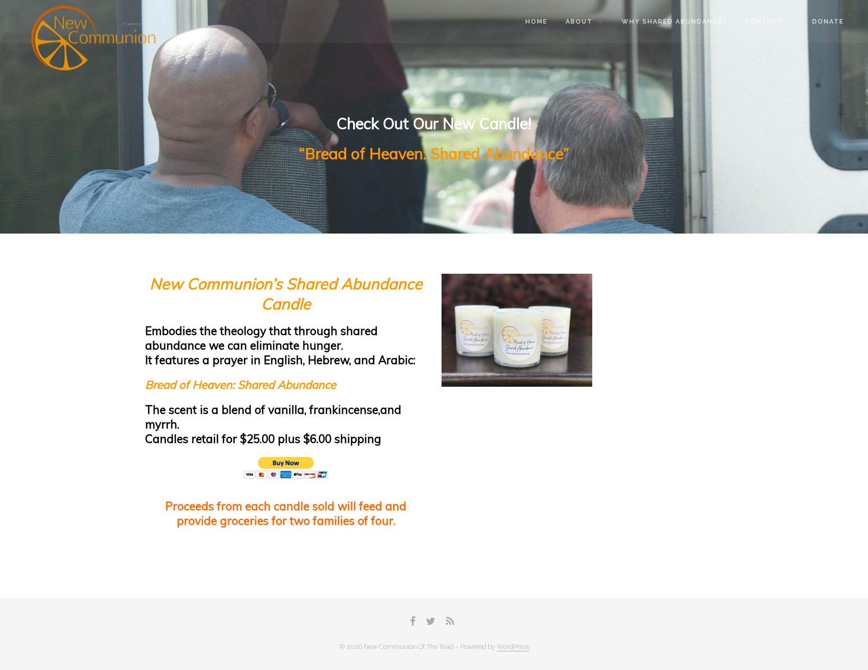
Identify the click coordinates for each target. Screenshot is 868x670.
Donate (828, 21)
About (579, 21)
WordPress (513, 646)
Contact (764, 21)
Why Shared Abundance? (674, 21)
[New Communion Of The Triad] (94, 40)
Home (536, 21)
